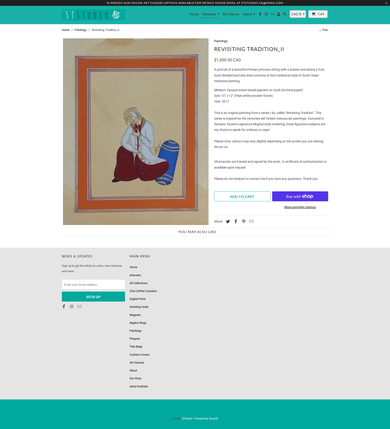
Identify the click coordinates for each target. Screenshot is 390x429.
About (249, 13)
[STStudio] (93, 15)
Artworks (210, 13)
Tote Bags (136, 346)
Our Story (135, 378)
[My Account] (279, 15)
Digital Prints (138, 299)
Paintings (81, 30)
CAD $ (298, 13)
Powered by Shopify (206, 418)
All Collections (139, 283)
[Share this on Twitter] (227, 221)
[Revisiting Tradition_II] (136, 131)
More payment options (300, 207)
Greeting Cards (139, 306)
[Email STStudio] (273, 15)
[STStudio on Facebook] (260, 15)
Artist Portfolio (139, 386)
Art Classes (231, 14)
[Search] (285, 15)
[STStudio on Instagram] (267, 15)
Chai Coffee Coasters (143, 291)
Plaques (135, 338)
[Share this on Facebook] (235, 221)
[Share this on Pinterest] (243, 221)
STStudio (187, 418)
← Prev (323, 30)
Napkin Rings (138, 323)
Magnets (135, 315)
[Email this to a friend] (250, 221)
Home (194, 14)
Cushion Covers (139, 354)
